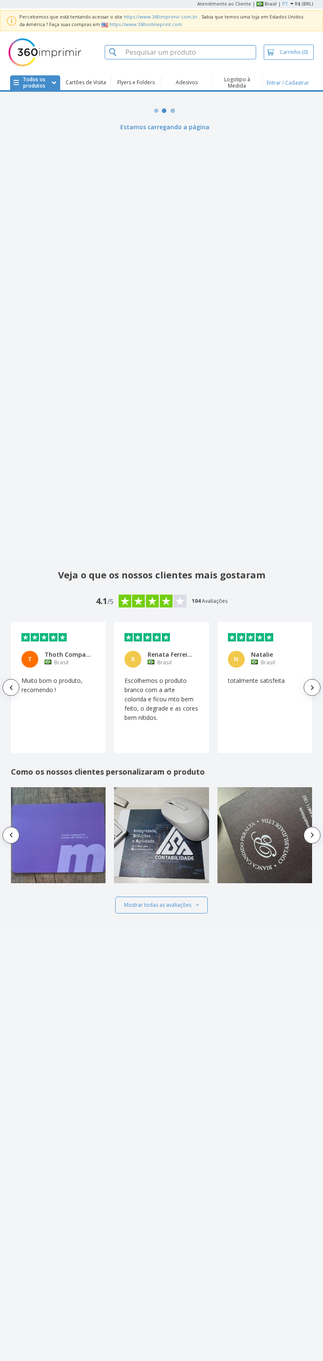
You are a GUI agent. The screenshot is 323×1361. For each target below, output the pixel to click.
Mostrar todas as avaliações (157, 904)
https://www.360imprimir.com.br (161, 16)
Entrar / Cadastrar (288, 82)
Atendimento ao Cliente (224, 3)
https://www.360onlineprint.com (145, 24)
